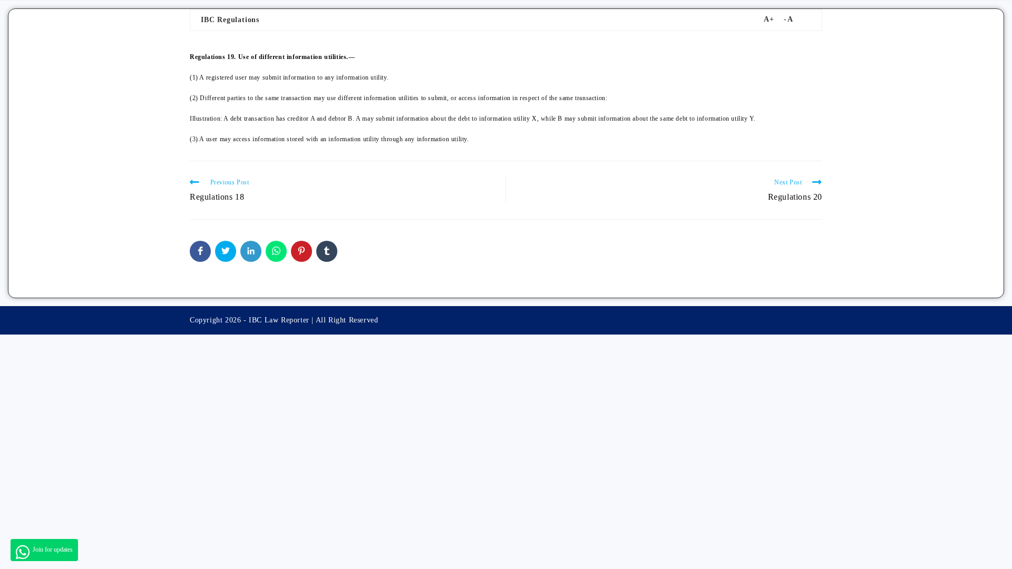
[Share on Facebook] (200, 251)
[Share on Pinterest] (301, 251)
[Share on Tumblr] (326, 251)
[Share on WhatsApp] (276, 251)
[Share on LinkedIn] (250, 251)
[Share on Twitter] (225, 251)
